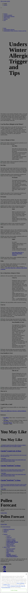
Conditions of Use (6, 584)
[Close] (26, 574)
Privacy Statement (20, 583)
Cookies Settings (14, 590)
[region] (14, 582)
